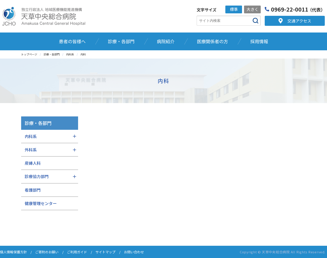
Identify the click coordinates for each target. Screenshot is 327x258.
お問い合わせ (134, 252)
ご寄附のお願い (47, 252)
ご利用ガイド (77, 252)
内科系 (31, 136)
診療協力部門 (37, 176)
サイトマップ (105, 252)
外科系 (31, 149)
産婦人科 (33, 163)
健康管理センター (41, 203)
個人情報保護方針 (13, 252)
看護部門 (33, 190)
